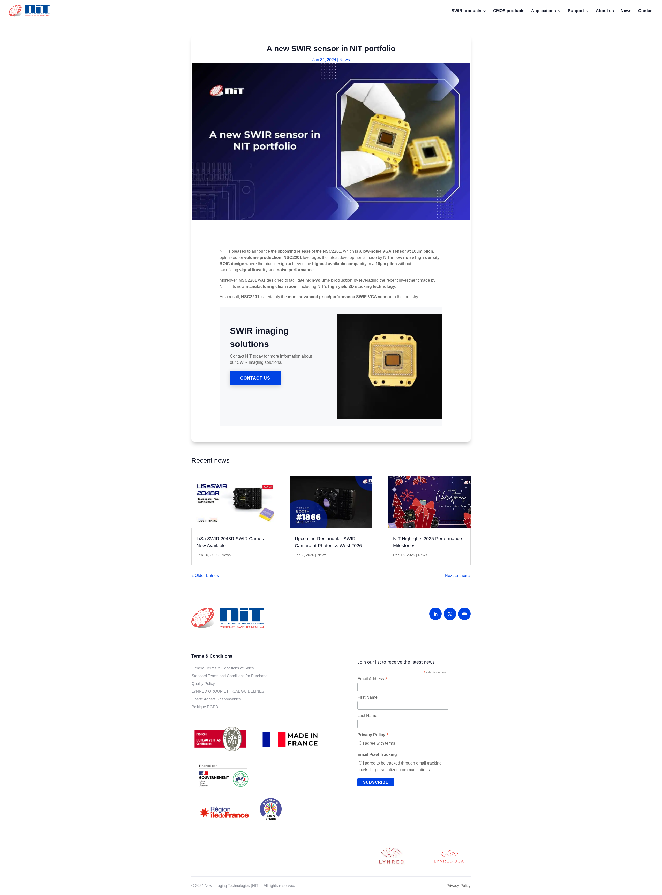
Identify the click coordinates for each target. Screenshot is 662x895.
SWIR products (466, 11)
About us (605, 11)
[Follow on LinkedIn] (435, 614)
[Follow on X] (450, 614)
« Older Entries (205, 575)
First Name (367, 697)
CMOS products (508, 11)
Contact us (255, 378)
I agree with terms (379, 743)
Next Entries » (458, 575)
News (626, 11)
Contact (646, 11)
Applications (543, 11)
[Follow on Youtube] (464, 614)
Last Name (367, 715)
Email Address (372, 679)
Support (576, 11)
